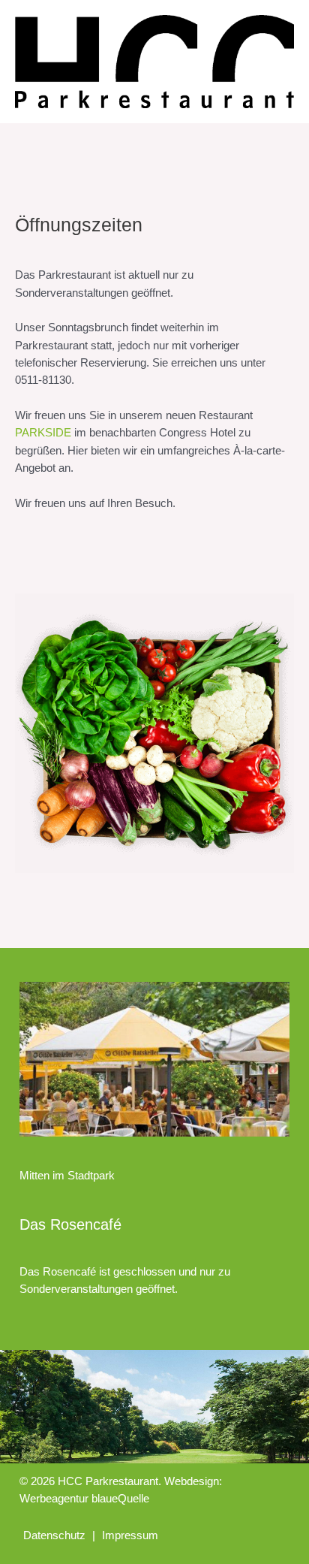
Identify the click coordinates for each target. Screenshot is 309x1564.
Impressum (130, 1535)
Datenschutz (54, 1535)
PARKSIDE (43, 433)
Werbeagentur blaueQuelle (84, 1499)
